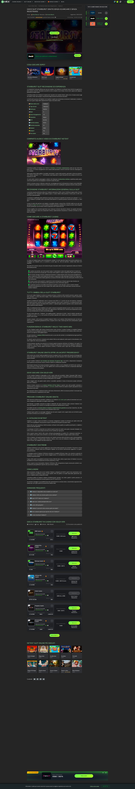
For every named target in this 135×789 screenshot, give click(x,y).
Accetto (105, 786)
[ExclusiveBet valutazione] (48, 625)
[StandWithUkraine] (114, 1)
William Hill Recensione (74, 582)
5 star (41, 17)
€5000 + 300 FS (57, 777)
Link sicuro (78, 58)
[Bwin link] (31, 56)
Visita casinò (84, 776)
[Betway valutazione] (48, 565)
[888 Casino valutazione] (48, 535)
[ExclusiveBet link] (31, 625)
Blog (62, 2)
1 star (36, 17)
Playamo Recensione (74, 611)
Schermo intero (77, 17)
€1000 (61, 625)
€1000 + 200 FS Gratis (61, 581)
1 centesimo (52, 386)
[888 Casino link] (31, 535)
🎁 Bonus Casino (53, 2)
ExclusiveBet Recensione (74, 626)
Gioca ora (77, 55)
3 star (39, 17)
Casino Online (16, 2)
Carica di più (54, 635)
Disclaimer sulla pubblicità (75, 524)
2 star (37, 17)
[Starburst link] (34, 679)
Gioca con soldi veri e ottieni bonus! (46, 56)
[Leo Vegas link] (92, 24)
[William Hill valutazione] (48, 581)
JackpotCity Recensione (74, 552)
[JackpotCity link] (31, 550)
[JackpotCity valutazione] (48, 551)
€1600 (61, 551)
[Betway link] (31, 565)
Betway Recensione (74, 567)
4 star (40, 17)
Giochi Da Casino (39, 2)
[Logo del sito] (5, 1)
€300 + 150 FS (61, 610)
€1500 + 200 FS (61, 566)
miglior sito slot (37, 205)
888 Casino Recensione (74, 537)
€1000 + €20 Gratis (60, 536)
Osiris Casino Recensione (74, 597)
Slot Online (27, 2)
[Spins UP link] (46, 775)
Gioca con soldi (54, 33)
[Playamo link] (31, 610)
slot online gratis (62, 399)
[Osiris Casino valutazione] (48, 595)
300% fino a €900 (61, 596)
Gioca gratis (54, 37)
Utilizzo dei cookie (94, 786)
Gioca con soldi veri (33, 75)
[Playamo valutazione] (48, 610)
